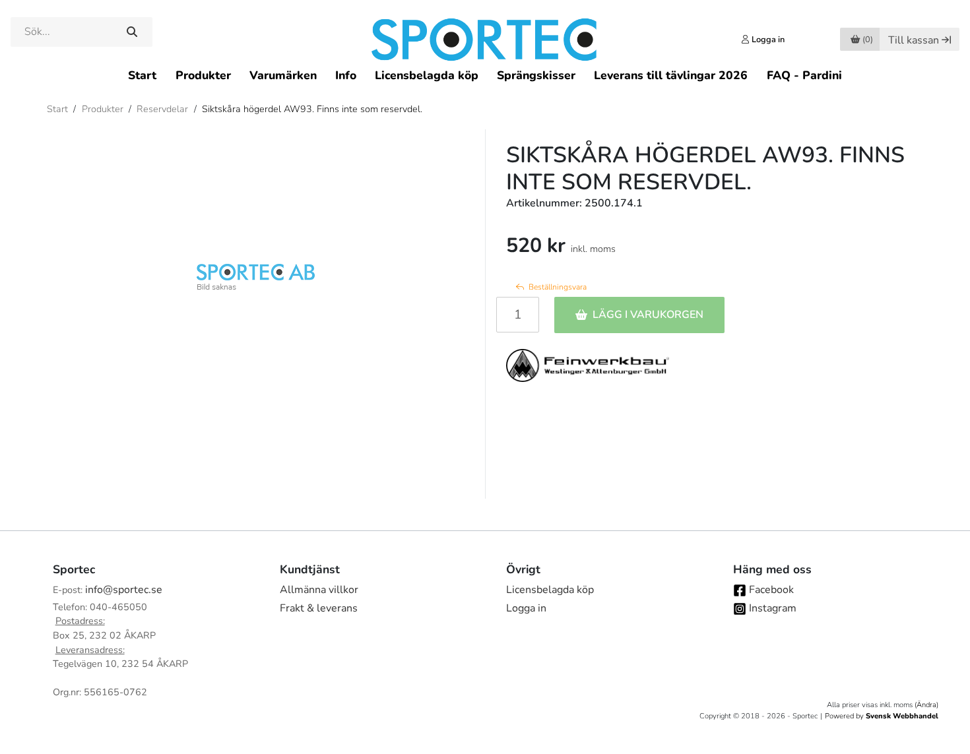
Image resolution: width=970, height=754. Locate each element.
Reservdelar (162, 108)
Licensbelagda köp (426, 75)
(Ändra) (926, 705)
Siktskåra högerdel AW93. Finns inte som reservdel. (312, 108)
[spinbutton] (518, 314)
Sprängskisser (536, 75)
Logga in (526, 608)
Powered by (881, 716)
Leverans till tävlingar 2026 (671, 75)
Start (142, 75)
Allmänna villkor (319, 589)
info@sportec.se (123, 589)
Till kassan (913, 40)
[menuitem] (142, 75)
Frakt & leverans (319, 608)
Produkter (203, 75)
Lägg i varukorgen (648, 314)
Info (345, 75)
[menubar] (485, 75)
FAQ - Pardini (804, 75)
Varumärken (283, 75)
